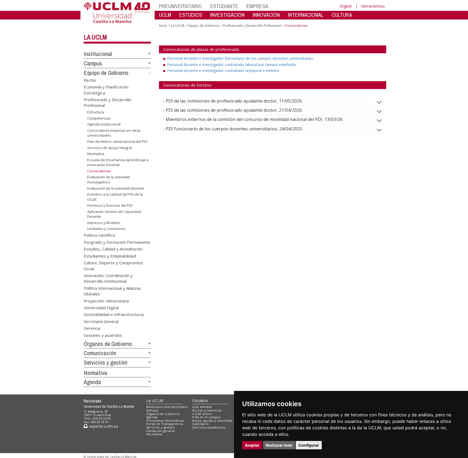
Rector (90, 80)
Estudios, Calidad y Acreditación (113, 249)
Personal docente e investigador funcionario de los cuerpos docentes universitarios (240, 58)
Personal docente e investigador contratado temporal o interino (223, 70)
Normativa (95, 153)
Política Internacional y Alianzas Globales (112, 290)
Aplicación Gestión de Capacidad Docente (114, 214)
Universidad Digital (101, 307)
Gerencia (92, 328)
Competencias (99, 118)
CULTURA (342, 14)
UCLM (165, 14)
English (346, 6)
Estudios (200, 400)
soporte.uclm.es (102, 426)
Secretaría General (101, 321)
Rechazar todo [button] (279, 445)
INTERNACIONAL (305, 14)
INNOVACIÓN (266, 14)
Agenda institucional (104, 124)
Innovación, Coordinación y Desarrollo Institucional (108, 278)
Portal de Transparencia (164, 424)
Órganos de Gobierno (108, 344)
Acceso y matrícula (206, 410)
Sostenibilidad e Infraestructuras (114, 314)
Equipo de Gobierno (106, 73)
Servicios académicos (208, 427)
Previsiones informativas (165, 421)
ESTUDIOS (190, 14)
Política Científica (99, 235)
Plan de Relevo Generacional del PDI (117, 141)
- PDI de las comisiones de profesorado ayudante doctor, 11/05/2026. (233, 101)
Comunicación (100, 353)
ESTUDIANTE (224, 6)
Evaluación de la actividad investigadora (108, 179)
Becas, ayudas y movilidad (212, 421)
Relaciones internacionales (167, 407)
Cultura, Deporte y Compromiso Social (113, 265)
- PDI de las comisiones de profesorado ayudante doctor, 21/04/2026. (233, 110)
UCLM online (202, 414)
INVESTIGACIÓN (227, 14)
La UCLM (95, 37)
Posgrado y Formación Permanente (117, 242)
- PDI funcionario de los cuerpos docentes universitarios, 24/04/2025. (233, 129)
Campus (93, 63)
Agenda (92, 382)
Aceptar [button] (252, 445)
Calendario (200, 424)
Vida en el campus (206, 417)
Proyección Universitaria (106, 300)
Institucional (98, 54)
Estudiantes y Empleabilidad (110, 255)
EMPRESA (257, 6)
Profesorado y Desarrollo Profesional (252, 25)
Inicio (163, 25)
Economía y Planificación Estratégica (106, 89)
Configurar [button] (308, 445)
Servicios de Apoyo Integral (109, 147)
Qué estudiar (202, 407)
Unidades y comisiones (106, 228)
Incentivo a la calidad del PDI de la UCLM (115, 197)
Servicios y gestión (105, 362)
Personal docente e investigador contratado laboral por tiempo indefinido (231, 64)
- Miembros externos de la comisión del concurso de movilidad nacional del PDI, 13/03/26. (253, 119)
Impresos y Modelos (104, 222)
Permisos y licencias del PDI (109, 205)
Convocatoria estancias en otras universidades (114, 133)
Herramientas (373, 6)
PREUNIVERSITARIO (180, 6)
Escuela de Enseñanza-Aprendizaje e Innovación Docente (118, 162)
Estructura (95, 112)
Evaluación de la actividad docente (115, 188)
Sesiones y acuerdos (103, 335)
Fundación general (160, 431)
